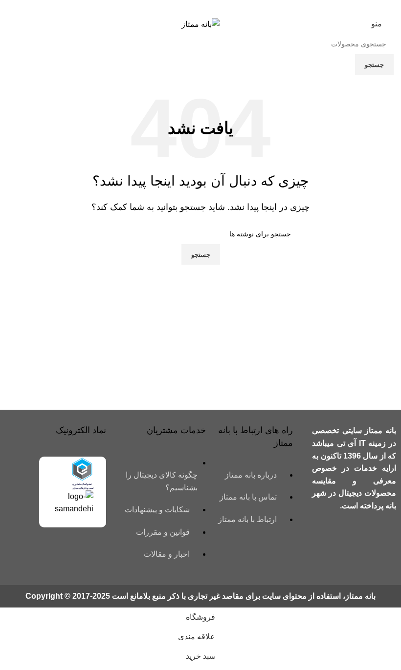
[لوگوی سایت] (200, 24)
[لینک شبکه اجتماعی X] (213, 7)
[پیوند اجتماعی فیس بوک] (225, 7)
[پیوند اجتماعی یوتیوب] (188, 7)
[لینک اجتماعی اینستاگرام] (200, 7)
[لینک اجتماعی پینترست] (176, 7)
